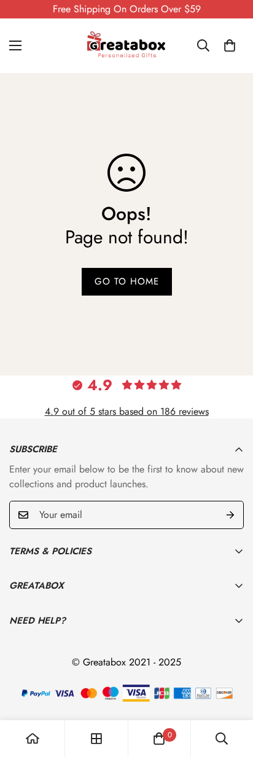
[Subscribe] (230, 515)
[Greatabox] (126, 45)
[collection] (96, 738)
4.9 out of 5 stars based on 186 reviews (127, 411)
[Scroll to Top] (231, 692)
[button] (230, 45)
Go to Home (127, 281)
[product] (32, 738)
